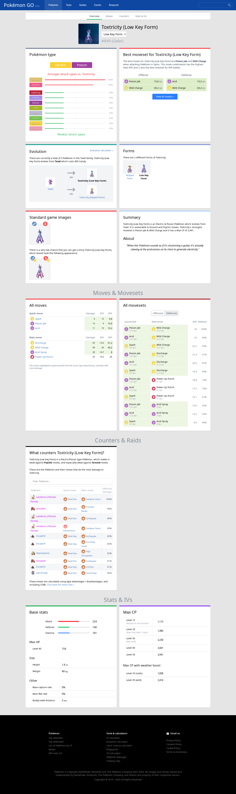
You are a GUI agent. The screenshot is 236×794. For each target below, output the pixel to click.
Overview (94, 16)
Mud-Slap (72, 536)
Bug (36, 107)
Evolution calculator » (101, 150)
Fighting (35, 92)
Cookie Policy (173, 748)
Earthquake (91, 518)
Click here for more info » (60, 584)
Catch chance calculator (119, 745)
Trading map (113, 760)
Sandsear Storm (93, 499)
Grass (36, 118)
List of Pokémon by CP (60, 745)
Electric (36, 123)
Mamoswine (42, 553)
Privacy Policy (173, 740)
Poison (35, 102)
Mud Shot (72, 499)
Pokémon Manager (116, 757)
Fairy (35, 128)
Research (114, 5)
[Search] (229, 5)
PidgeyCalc (112, 749)
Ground (36, 79)
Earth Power (91, 573)
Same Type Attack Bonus (84, 365)
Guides (82, 5)
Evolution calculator (117, 741)
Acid (174, 81)
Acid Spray (41, 352)
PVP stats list (55, 753)
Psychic (36, 84)
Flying (36, 97)
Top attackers (56, 737)
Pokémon (53, 5)
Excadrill (40, 535)
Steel (36, 113)
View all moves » (165, 96)
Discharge (40, 342)
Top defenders (56, 741)
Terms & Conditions (176, 751)
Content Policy (174, 744)
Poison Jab (134, 81)
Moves (109, 16)
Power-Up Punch (44, 356)
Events (97, 5)
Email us (175, 733)
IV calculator (113, 737)
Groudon (41, 508)
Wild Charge (136, 87)
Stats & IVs (141, 16)
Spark (38, 318)
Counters (124, 16)
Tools (68, 5)
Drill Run (90, 567)
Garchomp (42, 572)
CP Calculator (113, 753)
